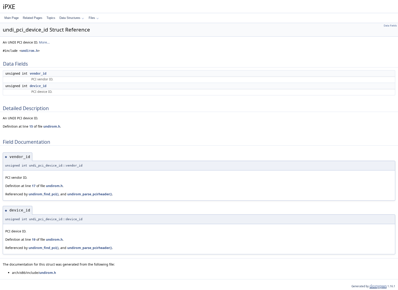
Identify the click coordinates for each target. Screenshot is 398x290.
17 (33, 186)
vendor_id (38, 73)
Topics (51, 18)
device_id (38, 86)
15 (31, 126)
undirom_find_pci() (44, 194)
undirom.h (29, 51)
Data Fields (390, 25)
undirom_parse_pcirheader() (89, 194)
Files (92, 18)
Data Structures (69, 18)
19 (33, 239)
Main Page (11, 18)
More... (44, 42)
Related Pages (32, 18)
